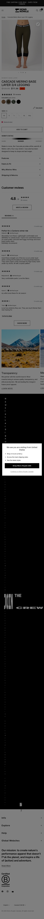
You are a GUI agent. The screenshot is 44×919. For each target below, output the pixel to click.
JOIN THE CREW (22, 471)
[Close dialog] (42, 444)
